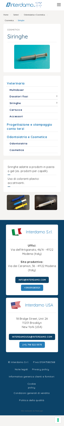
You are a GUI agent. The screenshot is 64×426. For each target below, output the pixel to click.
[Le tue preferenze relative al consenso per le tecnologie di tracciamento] (58, 420)
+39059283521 (32, 287)
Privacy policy (40, 369)
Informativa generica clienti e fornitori (31, 376)
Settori (16, 15)
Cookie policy (31, 383)
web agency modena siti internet (32, 411)
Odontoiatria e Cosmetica (34, 15)
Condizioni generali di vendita (31, 393)
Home (5, 15)
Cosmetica (9, 20)
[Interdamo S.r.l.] (23, 4)
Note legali (21, 369)
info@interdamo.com (32, 280)
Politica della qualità (31, 400)
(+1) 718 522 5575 (32, 344)
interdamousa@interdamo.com (32, 337)
